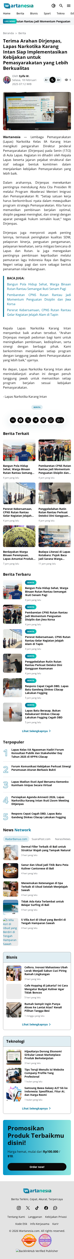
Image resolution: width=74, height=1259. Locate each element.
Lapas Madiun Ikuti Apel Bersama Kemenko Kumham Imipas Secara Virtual (40, 783)
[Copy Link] (13, 420)
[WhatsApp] (51, 420)
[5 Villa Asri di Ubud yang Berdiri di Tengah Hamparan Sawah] (10, 932)
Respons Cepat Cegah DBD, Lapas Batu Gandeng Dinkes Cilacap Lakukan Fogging (46, 689)
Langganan (35, 1217)
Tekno (61, 13)
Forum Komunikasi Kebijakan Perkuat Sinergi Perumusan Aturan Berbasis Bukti (41, 768)
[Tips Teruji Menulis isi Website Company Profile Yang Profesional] (13, 1075)
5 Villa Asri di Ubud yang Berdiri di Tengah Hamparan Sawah (43, 921)
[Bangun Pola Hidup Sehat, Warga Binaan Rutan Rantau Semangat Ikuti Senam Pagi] (19, 450)
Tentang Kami (16, 1217)
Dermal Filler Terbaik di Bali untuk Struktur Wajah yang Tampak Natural (45, 848)
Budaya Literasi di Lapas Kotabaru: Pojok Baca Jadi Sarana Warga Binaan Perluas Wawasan (54, 555)
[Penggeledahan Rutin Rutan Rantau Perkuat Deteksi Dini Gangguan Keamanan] (55, 493)
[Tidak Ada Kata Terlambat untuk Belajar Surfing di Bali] (10, 907)
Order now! (37, 1167)
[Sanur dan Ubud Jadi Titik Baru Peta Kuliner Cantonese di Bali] (10, 870)
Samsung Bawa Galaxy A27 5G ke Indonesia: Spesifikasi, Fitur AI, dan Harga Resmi (46, 1091)
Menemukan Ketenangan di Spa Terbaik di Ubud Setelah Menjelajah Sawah (44, 886)
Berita (20, 13)
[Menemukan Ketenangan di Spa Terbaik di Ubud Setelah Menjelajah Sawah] (10, 889)
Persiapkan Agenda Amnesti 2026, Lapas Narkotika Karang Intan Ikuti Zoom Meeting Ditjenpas (40, 800)
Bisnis (34, 13)
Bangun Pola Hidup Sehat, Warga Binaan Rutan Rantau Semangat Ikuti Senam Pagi (19, 469)
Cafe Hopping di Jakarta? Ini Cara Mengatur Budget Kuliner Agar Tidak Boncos (46, 989)
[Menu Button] (68, 5)
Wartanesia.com (29, 1231)
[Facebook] (20, 420)
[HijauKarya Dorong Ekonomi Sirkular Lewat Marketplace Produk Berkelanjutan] (13, 1057)
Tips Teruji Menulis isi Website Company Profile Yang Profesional (44, 1073)
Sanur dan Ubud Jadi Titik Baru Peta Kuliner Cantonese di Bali (44, 866)
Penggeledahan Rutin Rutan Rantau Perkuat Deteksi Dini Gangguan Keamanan (53, 512)
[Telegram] (36, 420)
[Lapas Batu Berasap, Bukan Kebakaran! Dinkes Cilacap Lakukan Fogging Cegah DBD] (12, 712)
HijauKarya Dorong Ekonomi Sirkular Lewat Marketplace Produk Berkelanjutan (43, 1055)
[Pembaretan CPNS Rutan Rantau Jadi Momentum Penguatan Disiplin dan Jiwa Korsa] (55, 450)
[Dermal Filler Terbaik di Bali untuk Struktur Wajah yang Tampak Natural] (10, 852)
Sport (47, 13)
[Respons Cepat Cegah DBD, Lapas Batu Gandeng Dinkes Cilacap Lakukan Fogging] (12, 687)
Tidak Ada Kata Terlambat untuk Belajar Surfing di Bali (42, 903)
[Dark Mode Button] (53, 5)
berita (30, 680)
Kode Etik (21, 1224)
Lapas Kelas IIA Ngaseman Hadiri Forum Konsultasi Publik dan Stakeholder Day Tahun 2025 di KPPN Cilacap (37, 753)
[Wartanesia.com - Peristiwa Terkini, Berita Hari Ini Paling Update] (18, 5)
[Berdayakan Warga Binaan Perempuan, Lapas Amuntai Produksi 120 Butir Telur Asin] (19, 536)
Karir (55, 1224)
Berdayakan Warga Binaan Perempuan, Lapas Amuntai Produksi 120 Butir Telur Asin (19, 555)
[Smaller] (46, 80)
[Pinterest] (43, 420)
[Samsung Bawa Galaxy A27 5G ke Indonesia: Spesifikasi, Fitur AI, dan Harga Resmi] (13, 1094)
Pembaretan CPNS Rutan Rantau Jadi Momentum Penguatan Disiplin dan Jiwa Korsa (39, 299)
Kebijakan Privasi (56, 1217)
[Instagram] (19, 1208)
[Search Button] (61, 5)
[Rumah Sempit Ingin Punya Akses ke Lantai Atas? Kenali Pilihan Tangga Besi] (13, 1009)
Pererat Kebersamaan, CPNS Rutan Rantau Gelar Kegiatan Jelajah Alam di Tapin (17, 512)
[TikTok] (37, 1208)
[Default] (53, 80)
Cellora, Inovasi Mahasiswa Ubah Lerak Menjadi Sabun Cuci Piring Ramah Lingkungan (46, 971)
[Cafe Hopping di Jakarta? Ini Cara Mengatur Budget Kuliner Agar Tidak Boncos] (13, 991)
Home (6, 13)
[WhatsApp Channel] (55, 1208)
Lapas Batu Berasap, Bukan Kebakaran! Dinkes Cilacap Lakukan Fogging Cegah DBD (43, 714)
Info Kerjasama (39, 1224)
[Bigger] (59, 80)
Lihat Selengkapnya (35, 731)
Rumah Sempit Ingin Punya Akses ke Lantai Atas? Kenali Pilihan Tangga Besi (43, 1007)
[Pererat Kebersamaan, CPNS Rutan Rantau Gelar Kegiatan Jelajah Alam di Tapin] (19, 493)
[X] (28, 420)
